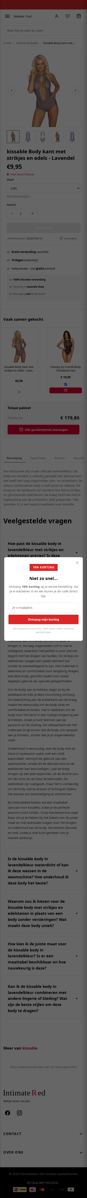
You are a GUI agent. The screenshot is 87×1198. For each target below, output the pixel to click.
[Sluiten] (77, 563)
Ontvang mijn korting (43, 619)
